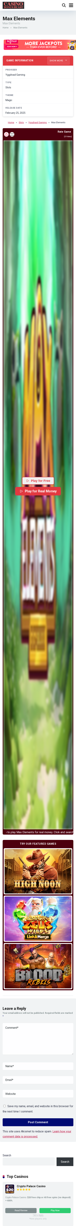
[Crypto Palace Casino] (9, 1192)
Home (5, 27)
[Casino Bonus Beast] (13, 5)
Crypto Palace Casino (31, 1186)
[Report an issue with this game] (6, 134)
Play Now (55, 1210)
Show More (57, 60)
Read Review (21, 1210)
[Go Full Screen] (12, 134)
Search (7, 1155)
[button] (38, 484)
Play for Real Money (41, 491)
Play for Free (40, 481)
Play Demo (38, 871)
